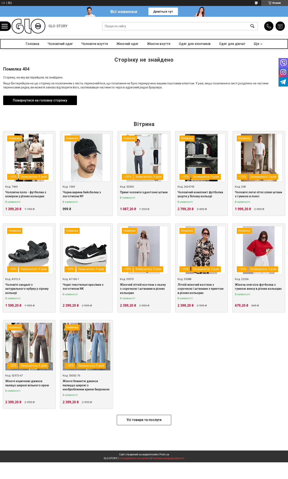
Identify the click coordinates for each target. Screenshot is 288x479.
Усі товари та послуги (144, 420)
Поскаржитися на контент (134, 458)
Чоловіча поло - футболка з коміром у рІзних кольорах (25, 194)
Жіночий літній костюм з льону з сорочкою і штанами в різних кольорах (143, 289)
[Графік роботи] (280, 26)
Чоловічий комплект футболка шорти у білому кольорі (200, 194)
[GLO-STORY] (28, 26)
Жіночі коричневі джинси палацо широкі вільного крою (27, 383)
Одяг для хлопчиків (195, 44)
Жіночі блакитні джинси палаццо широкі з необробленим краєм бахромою (86, 385)
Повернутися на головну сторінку (40, 100)
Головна (32, 44)
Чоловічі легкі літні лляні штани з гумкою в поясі (258, 194)
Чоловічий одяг (60, 44)
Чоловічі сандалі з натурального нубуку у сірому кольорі (26, 289)
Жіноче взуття (158, 44)
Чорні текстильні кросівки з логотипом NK (83, 287)
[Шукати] (252, 26)
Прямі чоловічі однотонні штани (144, 192)
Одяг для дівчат (232, 44)
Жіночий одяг (127, 44)
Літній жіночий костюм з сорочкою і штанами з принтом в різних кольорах (200, 289)
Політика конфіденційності (168, 458)
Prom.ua (164, 454)
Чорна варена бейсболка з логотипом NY (82, 194)
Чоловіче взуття (94, 44)
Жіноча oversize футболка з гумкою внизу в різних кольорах (258, 287)
